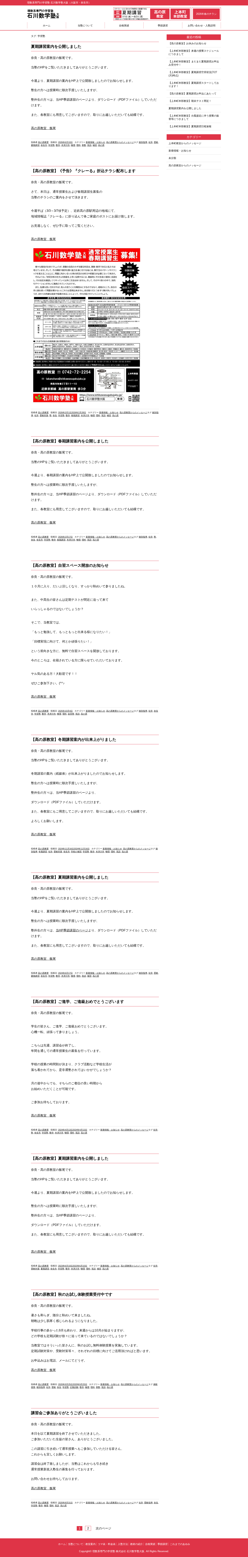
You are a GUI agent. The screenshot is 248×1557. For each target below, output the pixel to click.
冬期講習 (43, 851)
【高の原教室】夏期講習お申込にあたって (192, 93)
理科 (78, 145)
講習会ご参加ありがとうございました (64, 1413)
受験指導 (148, 1502)
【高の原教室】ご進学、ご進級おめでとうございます (77, 1001)
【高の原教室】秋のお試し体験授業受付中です (71, 1294)
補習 (95, 145)
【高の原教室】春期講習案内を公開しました (69, 441)
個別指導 (143, 142)
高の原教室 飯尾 (43, 128)
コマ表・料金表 (106, 1544)
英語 (89, 145)
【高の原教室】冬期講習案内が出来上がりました (73, 739)
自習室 (71, 714)
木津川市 (65, 145)
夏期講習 (35, 145)
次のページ (103, 1528)
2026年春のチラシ (206, 13)
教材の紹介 (136, 1544)
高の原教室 (43, 142)
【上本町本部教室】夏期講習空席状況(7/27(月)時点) (193, 74)
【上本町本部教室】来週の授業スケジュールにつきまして (194, 52)
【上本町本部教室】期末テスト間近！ (190, 100)
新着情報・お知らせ (95, 142)
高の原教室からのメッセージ (120, 142)
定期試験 (74, 1387)
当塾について (85, 25)
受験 (156, 142)
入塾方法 (123, 1544)
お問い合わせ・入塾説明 (201, 25)
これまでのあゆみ (180, 1544)
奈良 (55, 415)
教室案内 (90, 1544)
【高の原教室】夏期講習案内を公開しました (69, 877)
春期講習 (75, 415)
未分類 (172, 158)
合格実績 (124, 25)
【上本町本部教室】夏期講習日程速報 (190, 126)
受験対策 (44, 415)
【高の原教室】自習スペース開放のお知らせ (69, 565)
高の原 (101, 145)
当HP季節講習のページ (72, 930)
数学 (58, 145)
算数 (84, 145)
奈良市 (44, 145)
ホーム (46, 25)
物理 (73, 145)
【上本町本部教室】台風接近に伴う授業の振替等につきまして (194, 117)
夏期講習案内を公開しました (56, 46)
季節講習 (163, 25)
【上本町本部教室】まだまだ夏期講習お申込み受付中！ (194, 63)
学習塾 (51, 145)
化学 (150, 142)
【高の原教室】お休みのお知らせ (187, 43)
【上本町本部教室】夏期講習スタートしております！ (194, 84)
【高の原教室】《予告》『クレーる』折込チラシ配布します (83, 171)
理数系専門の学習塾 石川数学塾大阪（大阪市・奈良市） (59, 2)
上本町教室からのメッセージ (185, 143)
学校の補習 (76, 851)
